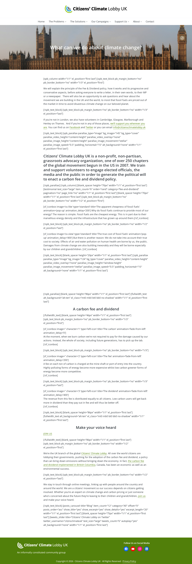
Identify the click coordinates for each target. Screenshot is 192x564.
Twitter (89, 127)
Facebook (75, 127)
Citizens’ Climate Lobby (94, 453)
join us (142, 496)
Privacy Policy (129, 561)
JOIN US (47, 433)
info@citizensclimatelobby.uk (129, 127)
